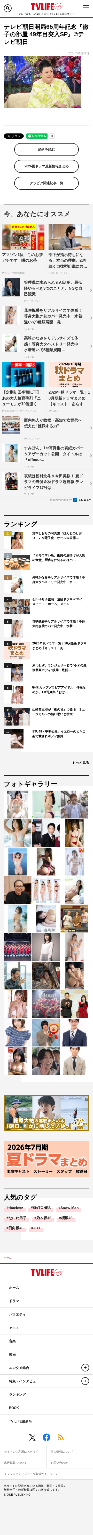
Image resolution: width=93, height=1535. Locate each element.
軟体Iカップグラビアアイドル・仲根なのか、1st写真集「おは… (59, 690)
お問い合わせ (59, 1462)
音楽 (12, 1341)
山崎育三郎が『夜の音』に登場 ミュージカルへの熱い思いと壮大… (58, 712)
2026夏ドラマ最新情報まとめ (47, 166)
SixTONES (42, 1208)
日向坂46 (16, 1228)
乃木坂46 (43, 1218)
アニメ (14, 1328)
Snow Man (69, 1208)
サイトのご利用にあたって (21, 1451)
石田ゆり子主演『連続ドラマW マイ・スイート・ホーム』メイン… (59, 602)
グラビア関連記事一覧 (46, 183)
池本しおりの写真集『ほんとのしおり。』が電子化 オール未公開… (57, 535)
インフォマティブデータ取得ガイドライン (31, 1473)
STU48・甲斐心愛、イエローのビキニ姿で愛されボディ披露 (59, 734)
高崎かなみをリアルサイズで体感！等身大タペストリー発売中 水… (58, 579)
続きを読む (46, 149)
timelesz (16, 1208)
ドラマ (14, 1301)
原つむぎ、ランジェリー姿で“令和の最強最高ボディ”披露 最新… (59, 668)
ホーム (8, 1257)
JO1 (36, 1228)
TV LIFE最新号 (20, 1421)
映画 (12, 1354)
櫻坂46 (67, 1218)
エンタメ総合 (19, 1368)
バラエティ (17, 1314)
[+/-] (85, 1367)
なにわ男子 (18, 1218)
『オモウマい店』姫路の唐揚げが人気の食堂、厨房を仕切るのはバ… (58, 557)
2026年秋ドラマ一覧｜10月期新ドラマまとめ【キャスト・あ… (59, 646)
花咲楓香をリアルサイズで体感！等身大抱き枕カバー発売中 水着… (58, 624)
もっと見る (80, 762)
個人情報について (62, 1451)
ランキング (17, 1394)
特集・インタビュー (24, 1381)
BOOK (14, 1408)
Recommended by (61, 499)
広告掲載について (15, 1462)
